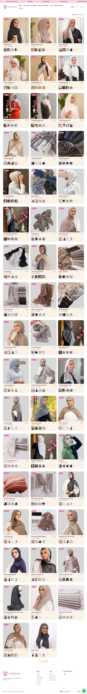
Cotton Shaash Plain (9, 196)
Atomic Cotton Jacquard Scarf (39, 385)
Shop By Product (58, 5)
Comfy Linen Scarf (8, 536)
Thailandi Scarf (35, 234)
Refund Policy (52, 678)
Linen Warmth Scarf (36, 347)
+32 (74, 465)
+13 (47, 617)
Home (20, 5)
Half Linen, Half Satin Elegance (38, 536)
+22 (19, 125)
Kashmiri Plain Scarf (9, 158)
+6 (19, 655)
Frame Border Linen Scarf (65, 385)
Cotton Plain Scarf (63, 423)
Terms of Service (53, 680)
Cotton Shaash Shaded (37, 271)
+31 (74, 49)
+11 (47, 163)
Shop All (39, 675)
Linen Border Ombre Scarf (10, 234)
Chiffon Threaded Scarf (37, 309)
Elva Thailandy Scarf (64, 347)
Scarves (39, 682)
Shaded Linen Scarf (63, 82)
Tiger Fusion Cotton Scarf (10, 347)
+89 (74, 125)
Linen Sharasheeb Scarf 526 (66, 498)
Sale (51, 5)
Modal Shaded (7, 271)
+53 (47, 49)
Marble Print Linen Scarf (37, 574)
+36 (74, 352)
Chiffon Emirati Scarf (9, 385)
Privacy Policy (52, 675)
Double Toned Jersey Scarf (65, 574)
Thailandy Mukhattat (64, 158)
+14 (47, 503)
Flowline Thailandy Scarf (37, 461)
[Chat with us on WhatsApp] (84, 691)
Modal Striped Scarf (64, 309)
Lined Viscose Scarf (8, 650)
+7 (47, 314)
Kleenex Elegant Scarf (36, 44)
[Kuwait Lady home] (11, 674)
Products (39, 680)
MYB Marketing (21, 691)
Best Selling (33, 5)
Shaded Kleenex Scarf (36, 82)
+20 (19, 201)
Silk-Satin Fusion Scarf (9, 498)
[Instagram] (64, 674)
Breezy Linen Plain (63, 44)
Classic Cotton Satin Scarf (65, 612)
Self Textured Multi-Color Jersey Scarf (13, 612)
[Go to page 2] (46, 661)
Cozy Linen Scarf (8, 423)
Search (51, 673)
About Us (39, 684)
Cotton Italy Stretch (36, 612)
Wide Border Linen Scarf (37, 498)
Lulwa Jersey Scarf (63, 234)
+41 (19, 49)
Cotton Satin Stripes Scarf (10, 461)
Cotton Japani (35, 650)
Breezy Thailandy (63, 271)
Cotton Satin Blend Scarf (10, 574)
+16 (47, 579)
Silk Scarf (61, 461)
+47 (47, 428)
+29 (19, 390)
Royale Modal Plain (8, 309)
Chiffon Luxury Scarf (36, 423)
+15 (47, 125)
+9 (19, 87)
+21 (47, 276)
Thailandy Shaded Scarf (37, 120)
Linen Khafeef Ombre (9, 120)
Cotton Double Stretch (64, 120)
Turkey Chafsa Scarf (9, 82)
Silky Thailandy (35, 196)
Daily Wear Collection (43, 5)
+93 (47, 87)
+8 (74, 163)
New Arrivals (26, 5)
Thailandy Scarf (8, 44)
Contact (21, 8)
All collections (40, 678)
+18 (19, 238)
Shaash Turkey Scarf (64, 196)
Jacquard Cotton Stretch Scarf (66, 536)
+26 (74, 238)
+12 (19, 541)
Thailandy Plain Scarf (36, 158)
